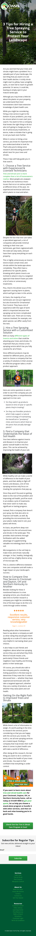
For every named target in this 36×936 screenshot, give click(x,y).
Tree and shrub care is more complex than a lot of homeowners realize (18, 176)
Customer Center (18, 906)
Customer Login (18, 918)
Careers (18, 894)
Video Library (18, 908)
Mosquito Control (18, 881)
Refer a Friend (18, 914)
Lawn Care (18, 875)
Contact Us (18, 896)
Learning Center (18, 910)
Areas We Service (18, 891)
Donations (18, 916)
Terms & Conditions (18, 920)
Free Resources (18, 912)
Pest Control (18, 879)
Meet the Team (18, 889)
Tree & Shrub (18, 877)
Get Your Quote (18, 898)
